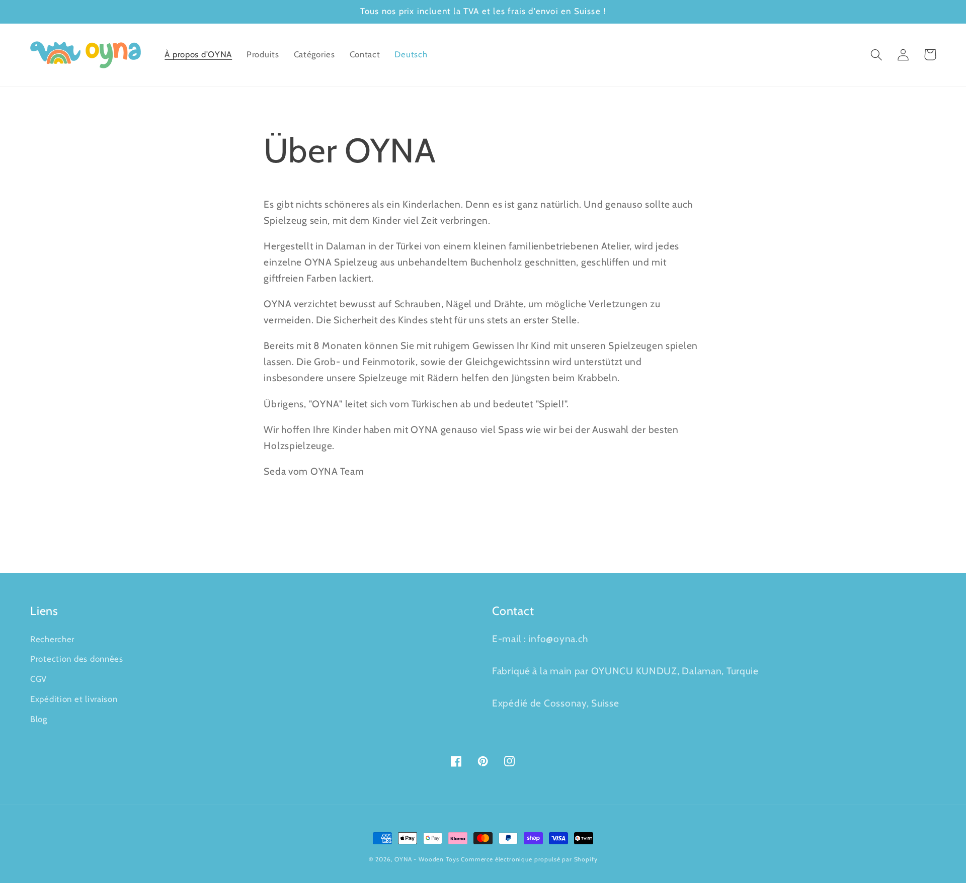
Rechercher (52, 639)
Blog (38, 719)
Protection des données (76, 659)
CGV (38, 679)
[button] (876, 54)
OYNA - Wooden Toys (426, 859)
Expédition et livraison (74, 699)
